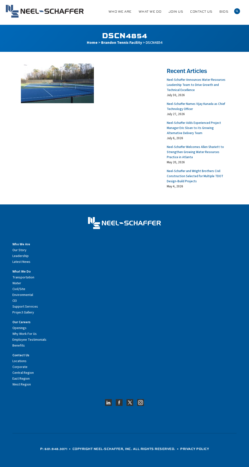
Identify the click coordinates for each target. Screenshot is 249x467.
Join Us (176, 11)
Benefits (18, 345)
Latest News (21, 261)
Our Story (19, 250)
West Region (21, 384)
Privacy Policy (194, 449)
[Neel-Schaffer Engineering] (45, 11)
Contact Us (201, 11)
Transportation (23, 277)
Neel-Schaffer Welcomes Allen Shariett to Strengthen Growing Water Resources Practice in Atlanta (195, 152)
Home (92, 42)
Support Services (25, 306)
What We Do (150, 11)
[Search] (237, 11)
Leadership (20, 256)
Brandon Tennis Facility (121, 42)
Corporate (19, 367)
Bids (223, 11)
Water (16, 283)
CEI (14, 300)
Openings (19, 328)
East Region (21, 378)
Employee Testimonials (29, 339)
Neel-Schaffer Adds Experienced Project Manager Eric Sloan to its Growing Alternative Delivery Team (194, 128)
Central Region (23, 372)
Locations (19, 361)
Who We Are (120, 11)
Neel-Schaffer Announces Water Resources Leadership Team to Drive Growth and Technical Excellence (196, 85)
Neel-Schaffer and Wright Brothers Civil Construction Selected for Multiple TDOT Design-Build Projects (195, 176)
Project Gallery (23, 312)
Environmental (22, 295)
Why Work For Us (24, 333)
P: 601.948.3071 (54, 449)
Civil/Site (18, 289)
